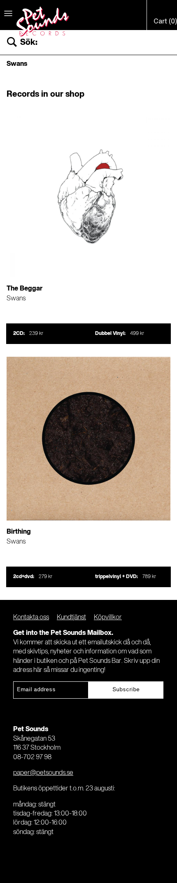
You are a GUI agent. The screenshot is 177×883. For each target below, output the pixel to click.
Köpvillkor (108, 617)
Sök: (28, 42)
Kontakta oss (31, 617)
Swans (16, 298)
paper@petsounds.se (43, 773)
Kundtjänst (71, 617)
